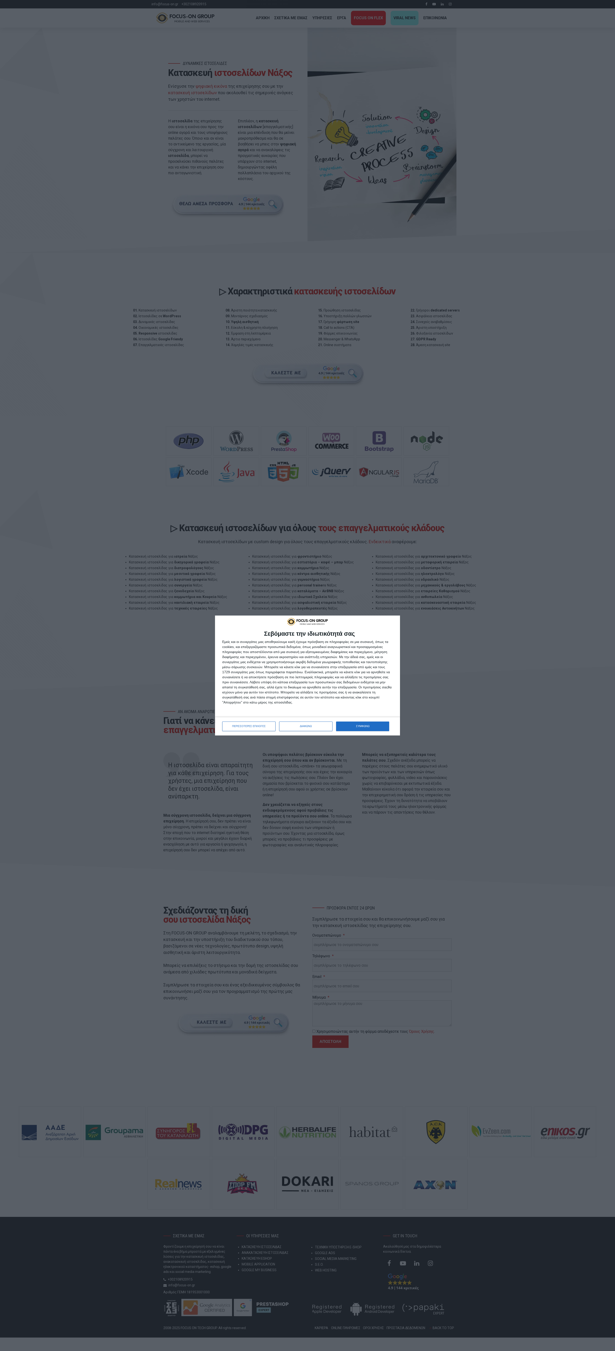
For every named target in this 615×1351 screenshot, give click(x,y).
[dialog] (307, 675)
